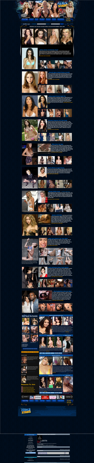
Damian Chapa (28, 452)
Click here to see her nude (65, 449)
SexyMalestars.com (30, 460)
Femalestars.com (30, 443)
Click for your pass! (30, 457)
